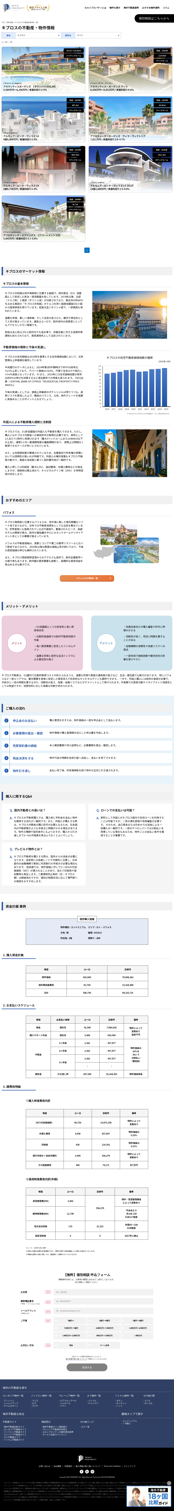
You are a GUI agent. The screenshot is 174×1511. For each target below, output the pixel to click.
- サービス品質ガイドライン (54, 1434)
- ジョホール (64, 1403)
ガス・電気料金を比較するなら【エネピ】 (35, 1488)
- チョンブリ (92, 1403)
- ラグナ (34, 1406)
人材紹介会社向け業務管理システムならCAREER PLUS (115, 1491)
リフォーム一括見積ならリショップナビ (129, 1485)
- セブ (33, 1403)
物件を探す (115, 8)
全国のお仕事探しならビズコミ (70, 1494)
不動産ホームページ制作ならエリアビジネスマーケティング (140, 1482)
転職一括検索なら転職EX (40, 1482)
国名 (9, 35)
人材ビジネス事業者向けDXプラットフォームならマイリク (39, 1494)
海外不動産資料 (131, 8)
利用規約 (68, 1466)
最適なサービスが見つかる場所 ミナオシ (110, 1497)
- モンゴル (148, 1403)
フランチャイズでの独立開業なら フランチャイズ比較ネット (95, 1488)
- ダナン (118, 1401)
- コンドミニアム (129, 1421)
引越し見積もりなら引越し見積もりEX (104, 1482)
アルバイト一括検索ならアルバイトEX (17, 1482)
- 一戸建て (126, 1423)
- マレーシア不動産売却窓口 (54, 1429)
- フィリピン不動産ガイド (14, 1432)
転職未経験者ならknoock (58, 1482)
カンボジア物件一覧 (13, 1395)
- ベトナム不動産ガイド (13, 1440)
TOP (3, 22)
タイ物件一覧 (94, 1395)
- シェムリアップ (10, 1403)
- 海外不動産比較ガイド (13, 1427)
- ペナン (62, 1406)
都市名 (68, 35)
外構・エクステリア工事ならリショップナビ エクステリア (95, 1485)
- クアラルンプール (67, 1401)
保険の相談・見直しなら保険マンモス (53, 1500)
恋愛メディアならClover (65, 1491)
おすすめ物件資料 (151, 8)
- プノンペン (8, 1401)
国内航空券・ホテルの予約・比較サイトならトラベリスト (102, 1494)
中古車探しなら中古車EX (43, 1485)
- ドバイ (146, 1401)
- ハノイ (118, 1406)
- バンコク (91, 1401)
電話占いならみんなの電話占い (85, 1491)
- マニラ (34, 1401)
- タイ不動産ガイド (11, 1437)
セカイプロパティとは (95, 8)
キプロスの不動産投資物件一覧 (26, 22)
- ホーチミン (121, 1403)
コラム (166, 8)
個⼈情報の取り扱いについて (88, 1466)
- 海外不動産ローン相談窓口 (54, 1427)
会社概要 (57, 1466)
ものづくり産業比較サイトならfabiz (43, 1491)
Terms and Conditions (112, 1466)
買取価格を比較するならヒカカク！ (26, 1500)
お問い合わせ (44, 1466)
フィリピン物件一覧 (41, 1395)
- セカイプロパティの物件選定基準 (57, 1432)
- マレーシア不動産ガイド (14, 1434)
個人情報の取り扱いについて (76, 1359)
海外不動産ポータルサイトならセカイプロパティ (45, 1497)
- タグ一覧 (84, 1427)
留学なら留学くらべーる (126, 1488)
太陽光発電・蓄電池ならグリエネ (62, 1488)
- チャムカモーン (10, 1406)
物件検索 (10, 22)
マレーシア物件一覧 (69, 1395)
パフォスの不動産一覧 (87, 578)
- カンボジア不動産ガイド (14, 1429)
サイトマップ (129, 1466)
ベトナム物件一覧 (124, 1395)
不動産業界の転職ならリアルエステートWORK (79, 1497)
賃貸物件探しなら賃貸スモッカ (79, 1482)
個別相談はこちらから (154, 18)
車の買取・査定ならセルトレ (64, 1485)
